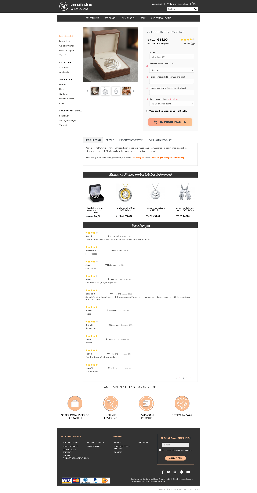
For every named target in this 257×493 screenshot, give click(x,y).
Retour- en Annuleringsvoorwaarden (76, 457)
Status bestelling (71, 442)
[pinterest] (181, 472)
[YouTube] (188, 472)
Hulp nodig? (156, 3)
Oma (61, 103)
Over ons (117, 436)
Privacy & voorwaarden (182, 450)
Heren (62, 89)
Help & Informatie (71, 436)
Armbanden (64, 72)
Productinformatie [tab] (131, 140)
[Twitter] (168, 472)
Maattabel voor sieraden (122, 447)
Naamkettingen (66, 50)
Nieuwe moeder (66, 98)
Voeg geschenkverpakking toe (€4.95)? (168, 111)
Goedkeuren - (177, 450)
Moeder (63, 84)
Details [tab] (110, 140)
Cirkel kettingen (66, 45)
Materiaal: (154, 52)
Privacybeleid (93, 446)
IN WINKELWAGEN (173, 122)
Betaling (118, 442)
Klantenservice (70, 446)
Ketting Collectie (95, 442)
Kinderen (63, 94)
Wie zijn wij (143, 442)
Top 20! (63, 55)
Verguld (63, 125)
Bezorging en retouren (69, 451)
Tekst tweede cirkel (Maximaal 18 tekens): (168, 88)
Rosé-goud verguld (68, 120)
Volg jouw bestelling (177, 3)
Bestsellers (64, 41)
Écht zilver (64, 115)
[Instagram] (175, 472)
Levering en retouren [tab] (160, 140)
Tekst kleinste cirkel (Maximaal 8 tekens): (167, 77)
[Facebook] (162, 472)
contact (118, 452)
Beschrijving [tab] (93, 140)
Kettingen (64, 67)
